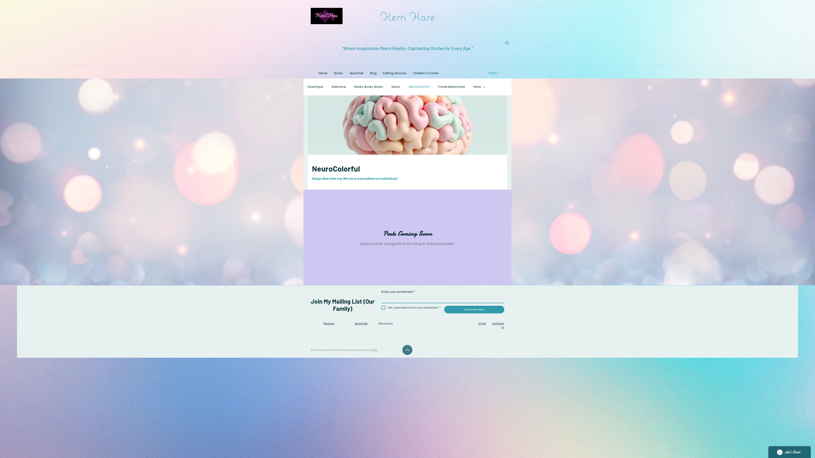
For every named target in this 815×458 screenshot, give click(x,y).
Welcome (339, 87)
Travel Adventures (451, 87)
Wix (375, 350)
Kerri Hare (407, 16)
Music (396, 87)
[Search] (507, 42)
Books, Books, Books (368, 87)
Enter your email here (398, 292)
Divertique (315, 87)
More (477, 87)
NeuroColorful (419, 87)
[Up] (407, 350)
